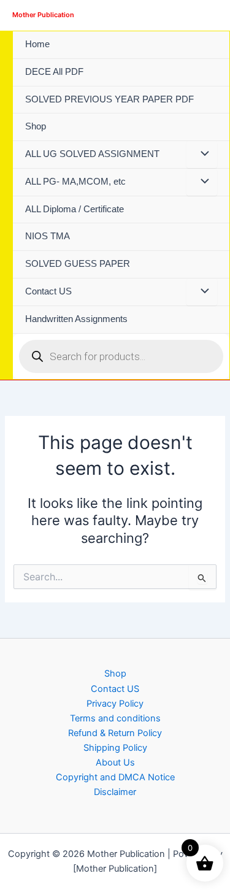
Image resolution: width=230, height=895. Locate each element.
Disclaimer (115, 791)
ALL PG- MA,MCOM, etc (75, 181)
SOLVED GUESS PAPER (77, 264)
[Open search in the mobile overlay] (121, 356)
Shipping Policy (115, 747)
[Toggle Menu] (201, 154)
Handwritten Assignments (76, 319)
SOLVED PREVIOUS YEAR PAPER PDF (109, 99)
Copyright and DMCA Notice (115, 777)
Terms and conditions (115, 718)
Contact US (48, 291)
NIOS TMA (47, 236)
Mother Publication (43, 14)
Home (37, 44)
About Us (115, 762)
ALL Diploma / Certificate (74, 209)
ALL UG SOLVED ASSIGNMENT (92, 154)
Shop (35, 126)
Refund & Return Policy (115, 733)
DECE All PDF (54, 72)
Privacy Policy (115, 703)
